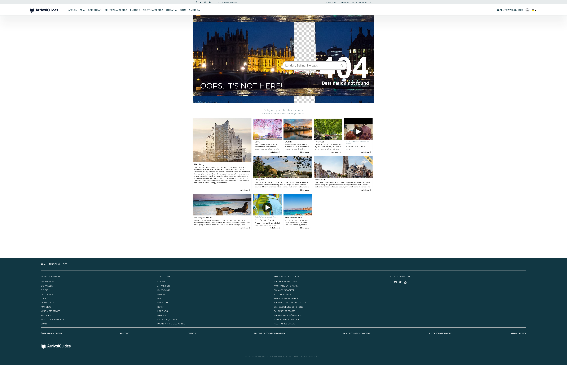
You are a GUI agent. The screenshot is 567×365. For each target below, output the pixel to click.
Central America (116, 10)
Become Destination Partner (269, 333)
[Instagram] (205, 2)
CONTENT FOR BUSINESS (226, 2)
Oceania (171, 10)
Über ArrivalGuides (51, 333)
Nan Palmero (212, 102)
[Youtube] (210, 2)
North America (153, 10)
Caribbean (95, 10)
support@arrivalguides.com (357, 2)
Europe (135, 10)
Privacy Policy (518, 333)
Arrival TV (331, 2)
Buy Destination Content (356, 333)
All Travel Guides (511, 10)
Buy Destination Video (440, 333)
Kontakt (124, 333)
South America (190, 10)
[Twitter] (200, 2)
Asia (82, 10)
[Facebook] (196, 2)
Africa (72, 10)
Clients (191, 333)
